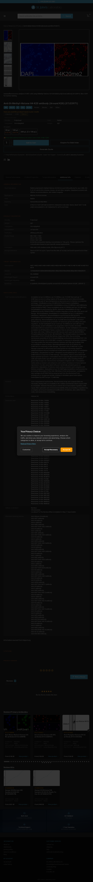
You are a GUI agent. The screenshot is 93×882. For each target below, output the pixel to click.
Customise (26, 450)
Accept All (66, 450)
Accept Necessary (51, 450)
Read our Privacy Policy (28, 444)
